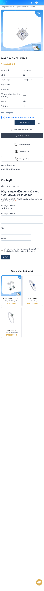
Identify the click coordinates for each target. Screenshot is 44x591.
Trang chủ (4, 7)
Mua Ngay (25, 122)
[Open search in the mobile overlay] (31, 3)
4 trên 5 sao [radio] (9, 208)
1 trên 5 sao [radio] (2, 208)
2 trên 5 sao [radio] (4, 208)
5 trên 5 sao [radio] (11, 208)
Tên (2, 228)
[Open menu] (41, 2)
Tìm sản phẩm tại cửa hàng (23, 129)
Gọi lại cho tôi (23, 135)
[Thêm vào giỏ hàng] (38, 122)
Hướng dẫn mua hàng (8, 165)
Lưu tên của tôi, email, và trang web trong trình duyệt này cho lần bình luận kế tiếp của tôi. (21, 250)
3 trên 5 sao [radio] (7, 208)
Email (3, 238)
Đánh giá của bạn (9, 205)
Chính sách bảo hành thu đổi (10, 169)
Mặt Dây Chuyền (14, 7)
